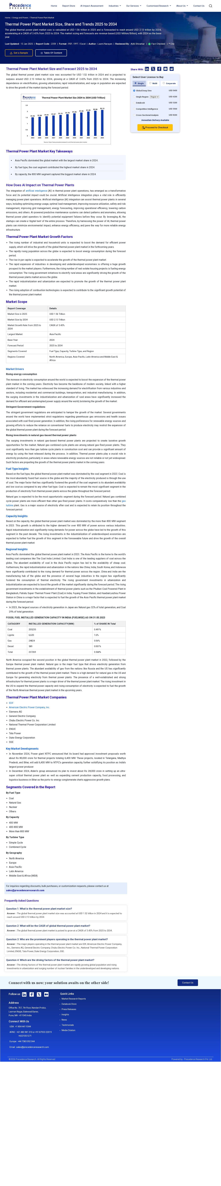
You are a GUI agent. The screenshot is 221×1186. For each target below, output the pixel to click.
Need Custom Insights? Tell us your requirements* (95, 601)
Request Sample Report (109, 626)
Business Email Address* (85, 579)
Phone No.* (79, 591)
